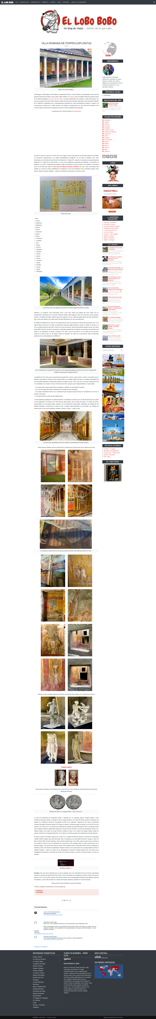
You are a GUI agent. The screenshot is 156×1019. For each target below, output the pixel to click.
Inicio (17, 2)
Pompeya (71, 96)
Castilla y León (108, 130)
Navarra (106, 147)
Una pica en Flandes (110, 222)
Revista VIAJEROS (109, 455)
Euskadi (106, 137)
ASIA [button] (59, 2)
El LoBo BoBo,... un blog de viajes (47, 1017)
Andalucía (107, 120)
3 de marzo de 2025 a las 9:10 (43, 933)
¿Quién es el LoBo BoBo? (78, 2)
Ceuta (106, 135)
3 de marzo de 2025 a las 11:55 (53, 939)
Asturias (106, 124)
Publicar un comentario (40, 946)
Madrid (106, 143)
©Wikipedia (78, 811)
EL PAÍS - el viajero (109, 449)
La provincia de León (110, 230)
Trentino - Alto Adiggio (111, 234)
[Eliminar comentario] (61, 915)
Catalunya (107, 134)
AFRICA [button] (52, 2)
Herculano (39, 892)
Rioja (105, 149)
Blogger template (108, 1017)
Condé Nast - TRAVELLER (112, 453)
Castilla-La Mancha (110, 132)
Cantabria (107, 128)
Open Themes (119, 1017)
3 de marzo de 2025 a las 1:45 (52, 915)
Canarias (107, 126)
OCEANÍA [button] (66, 2)
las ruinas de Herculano (56, 99)
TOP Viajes (107, 456)
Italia (66, 46)
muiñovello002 (48, 912)
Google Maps (77, 111)
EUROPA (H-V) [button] (35, 2)
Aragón (106, 122)
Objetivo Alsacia (109, 236)
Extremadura (108, 139)
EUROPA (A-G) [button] (24, 2)
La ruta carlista (108, 232)
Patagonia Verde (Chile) (111, 228)
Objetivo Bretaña (109, 238)
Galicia (106, 141)
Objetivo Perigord (109, 240)
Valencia (106, 151)
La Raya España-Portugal (111, 226)
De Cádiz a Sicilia (109, 224)
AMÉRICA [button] (45, 2)
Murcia (106, 145)
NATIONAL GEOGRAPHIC (111, 451)
